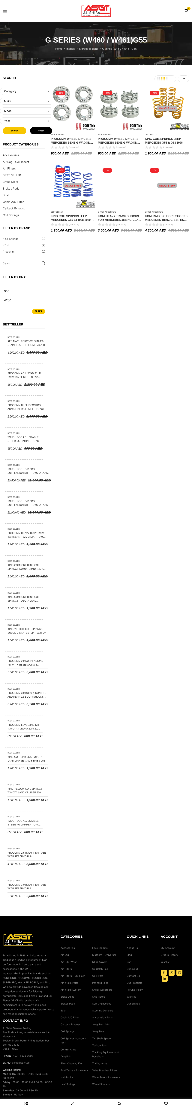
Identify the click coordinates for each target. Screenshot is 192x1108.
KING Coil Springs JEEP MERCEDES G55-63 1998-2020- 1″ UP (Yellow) (73, 218)
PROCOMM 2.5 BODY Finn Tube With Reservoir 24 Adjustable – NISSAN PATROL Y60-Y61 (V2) (27, 854)
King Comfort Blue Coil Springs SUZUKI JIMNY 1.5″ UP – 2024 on (27, 567)
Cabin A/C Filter (13, 202)
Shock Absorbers (107, 212)
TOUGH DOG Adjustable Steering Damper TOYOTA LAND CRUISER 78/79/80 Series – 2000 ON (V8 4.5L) (25, 439)
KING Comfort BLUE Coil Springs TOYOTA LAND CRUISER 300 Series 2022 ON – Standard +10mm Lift (26, 599)
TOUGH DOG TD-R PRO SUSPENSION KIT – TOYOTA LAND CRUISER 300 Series (28, 503)
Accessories (11, 155)
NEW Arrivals (57, 134)
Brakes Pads (11, 188)
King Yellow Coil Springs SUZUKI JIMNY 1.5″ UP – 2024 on (27, 631)
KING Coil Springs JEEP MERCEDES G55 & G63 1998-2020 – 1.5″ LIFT (164, 140)
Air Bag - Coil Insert (16, 162)
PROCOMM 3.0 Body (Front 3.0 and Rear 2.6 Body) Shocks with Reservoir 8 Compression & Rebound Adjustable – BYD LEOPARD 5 (27, 695)
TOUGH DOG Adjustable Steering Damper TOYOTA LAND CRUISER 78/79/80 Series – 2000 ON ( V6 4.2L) (25, 823)
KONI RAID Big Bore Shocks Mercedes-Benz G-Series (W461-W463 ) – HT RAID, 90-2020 (167, 218)
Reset (41, 130)
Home (58, 48)
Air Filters (9, 168)
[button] (186, 11)
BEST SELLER (12, 175)
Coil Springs (11, 215)
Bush (6, 195)
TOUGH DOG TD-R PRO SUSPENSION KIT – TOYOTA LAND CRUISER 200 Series (28, 471)
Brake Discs (11, 182)
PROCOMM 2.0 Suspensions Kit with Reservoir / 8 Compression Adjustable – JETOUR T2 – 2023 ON (26, 663)
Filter (38, 311)
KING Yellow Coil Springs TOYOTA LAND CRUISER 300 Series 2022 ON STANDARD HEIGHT (25, 791)
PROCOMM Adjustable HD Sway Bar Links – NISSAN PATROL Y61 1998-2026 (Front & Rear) (26, 375)
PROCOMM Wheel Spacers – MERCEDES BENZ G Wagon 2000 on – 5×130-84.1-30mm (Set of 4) (120, 140)
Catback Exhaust (14, 208)
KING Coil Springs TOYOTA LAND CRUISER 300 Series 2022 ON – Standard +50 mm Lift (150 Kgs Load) (27, 759)
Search (14, 130)
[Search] (43, 263)
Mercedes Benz (88, 48)
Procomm (8, 251)
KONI (6, 245)
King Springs (10, 238)
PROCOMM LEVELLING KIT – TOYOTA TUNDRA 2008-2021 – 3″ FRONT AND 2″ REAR (25, 727)
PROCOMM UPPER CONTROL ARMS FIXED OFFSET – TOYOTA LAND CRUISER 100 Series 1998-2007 (27, 407)
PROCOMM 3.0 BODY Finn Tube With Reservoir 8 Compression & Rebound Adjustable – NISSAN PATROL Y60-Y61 (27, 887)
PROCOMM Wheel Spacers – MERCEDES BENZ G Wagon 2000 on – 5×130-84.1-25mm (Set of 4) (73, 140)
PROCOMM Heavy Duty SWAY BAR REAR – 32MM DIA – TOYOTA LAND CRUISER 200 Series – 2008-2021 (27, 535)
